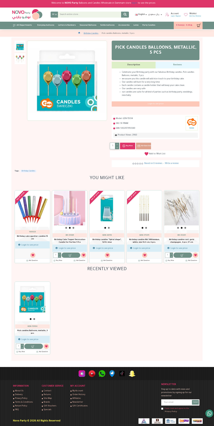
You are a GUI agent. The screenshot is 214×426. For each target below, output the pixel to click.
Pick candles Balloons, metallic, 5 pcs (32, 332)
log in (134, 3)
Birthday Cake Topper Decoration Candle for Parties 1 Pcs (69, 241)
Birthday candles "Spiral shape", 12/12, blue (107, 241)
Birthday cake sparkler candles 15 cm (32, 237)
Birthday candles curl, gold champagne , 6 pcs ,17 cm (181, 241)
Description (133, 65)
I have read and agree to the (176, 410)
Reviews (177, 65)
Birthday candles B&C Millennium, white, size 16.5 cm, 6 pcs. (144, 241)
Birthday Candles (91, 33)
